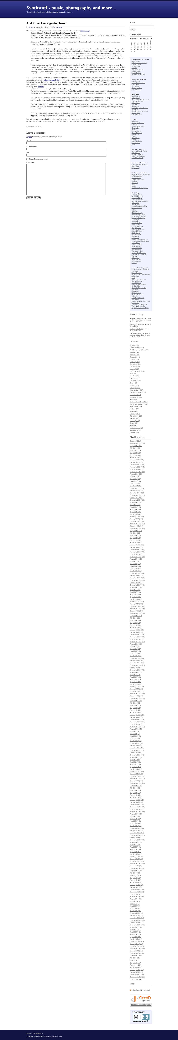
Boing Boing (136, 98)
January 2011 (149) (136, 774)
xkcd (133, 144)
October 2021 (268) (136, 469)
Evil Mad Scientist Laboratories (137, 102)
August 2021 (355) (136, 474)
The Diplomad (136, 283)
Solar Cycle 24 (136, 71)
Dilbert (134, 129)
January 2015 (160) (136, 660)
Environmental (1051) (137, 371)
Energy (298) (134, 369)
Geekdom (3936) (135, 380)
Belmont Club (136, 204)
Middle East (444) (136, 406)
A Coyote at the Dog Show (140, 269)
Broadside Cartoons (138, 126)
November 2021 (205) (137, 467)
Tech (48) (133, 425)
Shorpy (134, 184)
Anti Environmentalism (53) (139, 350)
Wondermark (136, 143)
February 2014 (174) (137, 686)
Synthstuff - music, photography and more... (71, 7)
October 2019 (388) (136, 526)
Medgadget (135, 86)
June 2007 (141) (135, 875)
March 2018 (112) (136, 571)
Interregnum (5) (135, 388)
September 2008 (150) (137, 840)
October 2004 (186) (136, 951)
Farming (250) (134, 376)
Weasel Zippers (136, 259)
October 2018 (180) (136, 554)
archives (146, 335)
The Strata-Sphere (137, 251)
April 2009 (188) (135, 823)
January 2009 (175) (136, 830)
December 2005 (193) (137, 918)
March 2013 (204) (136, 712)
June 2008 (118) (135, 847)
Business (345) (134, 354)
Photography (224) (136, 416)
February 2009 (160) (137, 828)
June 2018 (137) (135, 564)
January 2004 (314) (136, 972)
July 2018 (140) (135, 561)
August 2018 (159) (136, 559)
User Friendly (136, 138)
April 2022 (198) (135, 455)
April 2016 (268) (135, 625)
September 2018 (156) (137, 556)
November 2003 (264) (137, 977)
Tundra (134, 136)
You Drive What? (137, 158)
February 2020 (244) (137, 516)
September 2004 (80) (137, 953)
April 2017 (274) (135, 597)
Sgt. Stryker (135, 299)
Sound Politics (136, 249)
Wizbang (134, 263)
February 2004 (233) (137, 970)
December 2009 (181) (137, 804)
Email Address (31, 146)
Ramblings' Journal (138, 298)
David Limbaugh (137, 213)
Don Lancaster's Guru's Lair (140, 99)
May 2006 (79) (135, 906)
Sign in (29, 137)
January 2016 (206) (136, 632)
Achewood (135, 121)
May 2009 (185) (135, 821)
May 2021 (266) (135, 481)
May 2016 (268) (135, 623)
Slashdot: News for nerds (140, 111)
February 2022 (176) (137, 460)
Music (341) (134, 411)
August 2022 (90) (136, 446)
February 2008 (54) (136, 856)
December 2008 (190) (137, 833)
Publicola (135, 296)
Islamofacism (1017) (136, 390)
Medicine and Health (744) (138, 404)
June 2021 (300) (135, 479)
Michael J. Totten (137, 231)
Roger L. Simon (137, 244)
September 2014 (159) (137, 670)
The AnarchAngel (137, 199)
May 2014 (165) (135, 679)
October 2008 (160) (136, 837)
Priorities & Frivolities (139, 284)
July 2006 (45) (135, 901)
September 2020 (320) (137, 500)
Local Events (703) (136, 397)
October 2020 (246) (136, 497)
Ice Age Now (136, 66)
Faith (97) (133, 373)
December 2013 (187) (137, 691)
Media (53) (133, 399)
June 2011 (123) (135, 762)
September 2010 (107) (137, 783)
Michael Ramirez (137, 133)
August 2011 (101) (136, 757)
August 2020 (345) (136, 502)
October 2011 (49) (136, 752)
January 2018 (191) (136, 575)
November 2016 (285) (137, 608)
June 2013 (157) (135, 705)
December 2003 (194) (137, 974)
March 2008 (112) (136, 854)
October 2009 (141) (136, 809)
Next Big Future (137, 88)
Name (28, 140)
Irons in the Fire (137, 223)
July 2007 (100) (135, 873)
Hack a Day (135, 106)
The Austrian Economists (140, 164)
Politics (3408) (134, 418)
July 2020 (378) (135, 505)
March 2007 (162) (136, 882)
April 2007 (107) (135, 880)
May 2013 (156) (135, 708)
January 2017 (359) (136, 604)
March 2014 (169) (136, 684)
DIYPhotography (137, 176)
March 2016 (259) (136, 627)
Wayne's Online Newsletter (140, 308)
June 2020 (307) (135, 507)
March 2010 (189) (136, 797)
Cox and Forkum (137, 281)
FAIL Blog (135, 104)
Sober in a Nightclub (138, 156)
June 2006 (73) (135, 903)
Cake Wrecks (136, 153)
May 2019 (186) (135, 538)
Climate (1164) (135, 357)
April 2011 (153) (135, 767)
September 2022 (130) (137, 443)
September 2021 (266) (137, 472)
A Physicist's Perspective (139, 304)
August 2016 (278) (136, 616)
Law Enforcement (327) (138, 392)
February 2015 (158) (137, 658)
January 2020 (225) (136, 519)
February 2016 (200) (137, 630)
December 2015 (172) (137, 634)
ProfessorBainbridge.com (140, 239)
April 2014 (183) (135, 682)
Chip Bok (135, 124)
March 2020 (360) (136, 514)
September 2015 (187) (137, 641)
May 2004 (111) (135, 962)
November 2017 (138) (137, 580)
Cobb (133, 209)
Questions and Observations (140, 241)
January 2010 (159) (136, 802)
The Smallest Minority (139, 253)
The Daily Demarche (138, 306)
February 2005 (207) (137, 941)
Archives (140, 437)
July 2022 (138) (135, 448)
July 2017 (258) (135, 590)
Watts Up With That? (138, 74)
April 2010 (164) (135, 795)
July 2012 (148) (135, 731)
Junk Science (136, 81)
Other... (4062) (135, 413)
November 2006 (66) (137, 892)
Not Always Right (137, 154)
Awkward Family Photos (139, 151)
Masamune (135, 291)
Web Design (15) (135, 430)
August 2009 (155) (136, 814)
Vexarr (134, 139)
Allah (133, 278)
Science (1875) (135, 421)
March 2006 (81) (135, 911)
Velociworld (135, 258)
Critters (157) (134, 359)
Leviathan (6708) (135, 395)
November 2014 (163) (137, 665)
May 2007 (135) (135, 878)
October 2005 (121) (136, 922)
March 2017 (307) (136, 599)
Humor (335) (134, 385)
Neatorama (135, 109)
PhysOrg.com (136, 89)
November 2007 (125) (137, 863)
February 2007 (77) (136, 885)
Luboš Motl (135, 84)
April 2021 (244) (135, 483)
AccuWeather (136, 61)
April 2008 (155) (135, 852)
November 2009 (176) (137, 807)
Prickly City (135, 134)
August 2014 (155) (136, 672)
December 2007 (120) (137, 861)
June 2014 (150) (135, 677)
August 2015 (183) (136, 644)
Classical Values (137, 208)
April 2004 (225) (135, 965)
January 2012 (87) (136, 745)
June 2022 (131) (135, 450)
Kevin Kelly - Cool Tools (140, 108)
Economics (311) (135, 364)
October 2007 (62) (136, 866)
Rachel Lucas (136, 243)
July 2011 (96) (135, 759)
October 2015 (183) (136, 639)
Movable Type (38, 1033)
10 (134, 45)
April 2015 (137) (135, 653)
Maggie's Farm (136, 228)
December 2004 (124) (137, 946)
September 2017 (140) (137, 585)
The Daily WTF (137, 114)
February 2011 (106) (137, 771)
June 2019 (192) (135, 535)
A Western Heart (137, 194)
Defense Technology (138, 214)
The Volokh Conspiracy (139, 254)
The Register (136, 113)
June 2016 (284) (135, 620)
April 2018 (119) (135, 568)
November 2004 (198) (137, 948)
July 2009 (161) (135, 816)
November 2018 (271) (137, 552)
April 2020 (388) (135, 512)
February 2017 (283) (137, 601)
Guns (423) (133, 383)
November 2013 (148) (137, 693)
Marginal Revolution (138, 229)
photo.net (135, 183)
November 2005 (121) (137, 920)
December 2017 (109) (137, 578)
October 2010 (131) (136, 781)
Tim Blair (135, 256)
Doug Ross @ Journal (138, 216)
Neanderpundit (136, 234)
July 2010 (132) (135, 788)
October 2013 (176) (136, 696)
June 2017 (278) (135, 592)
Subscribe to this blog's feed (141, 990)
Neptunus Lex (136, 293)
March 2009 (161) (136, 826)
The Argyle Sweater (138, 123)
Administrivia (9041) (137, 347)
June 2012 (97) (135, 734)
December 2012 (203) (137, 719)
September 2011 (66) (137, 755)
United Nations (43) (136, 428)
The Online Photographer (140, 188)
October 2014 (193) (136, 667)
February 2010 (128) (137, 800)
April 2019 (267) (135, 540)
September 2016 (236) (137, 613)
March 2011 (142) (136, 769)
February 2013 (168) (137, 715)
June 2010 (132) (135, 790)
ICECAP (134, 68)
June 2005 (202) (135, 932)
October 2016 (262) (136, 611)
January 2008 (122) (136, 859)
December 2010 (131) (137, 776)
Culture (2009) (135, 362)
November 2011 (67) (137, 750)
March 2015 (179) (136, 656)
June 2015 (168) (135, 649)
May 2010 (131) (135, 793)
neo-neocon (135, 236)
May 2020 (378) (135, 509)
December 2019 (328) (137, 521)
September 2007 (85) (137, 868)
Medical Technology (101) (138, 402)
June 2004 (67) (135, 960)
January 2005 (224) (136, 944)
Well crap (133, 324)
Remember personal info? (38, 159)
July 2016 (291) (135, 618)
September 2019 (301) (137, 528)
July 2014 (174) (135, 675)
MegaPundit (135, 289)
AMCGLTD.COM (137, 196)
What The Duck (137, 141)
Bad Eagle (135, 271)
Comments (30, 162)
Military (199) (134, 409)
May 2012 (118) (135, 736)
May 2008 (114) (135, 849)
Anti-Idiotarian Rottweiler (140, 201)
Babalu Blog (135, 203)
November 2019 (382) (137, 523)
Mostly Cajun (136, 233)
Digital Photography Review (141, 174)
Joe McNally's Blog (138, 179)
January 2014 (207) (136, 689)
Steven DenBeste (137, 273)
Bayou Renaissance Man (139, 206)
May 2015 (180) (135, 651)
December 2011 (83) (137, 748)
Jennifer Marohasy (138, 69)
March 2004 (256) (136, 967)
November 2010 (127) (137, 778)
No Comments (57, 27)
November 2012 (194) (137, 722)
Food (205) (133, 378)
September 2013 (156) (137, 698)
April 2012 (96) (135, 738)
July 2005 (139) (135, 929)
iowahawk (135, 221)
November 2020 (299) (137, 495)
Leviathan (38, 126)
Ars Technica (136, 96)
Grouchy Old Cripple (138, 218)
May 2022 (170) (135, 453)
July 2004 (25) (135, 958)
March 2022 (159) (136, 457)
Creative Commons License (53, 1036)
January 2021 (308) (136, 490)
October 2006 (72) (136, 894)
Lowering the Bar (137, 226)
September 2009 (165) (137, 811)
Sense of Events (137, 248)
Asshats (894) (134, 352)
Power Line (135, 238)
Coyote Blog (136, 168)
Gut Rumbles (136, 286)
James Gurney (136, 178)
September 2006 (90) (137, 896)
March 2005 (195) (136, 939)
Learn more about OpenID (141, 1005)
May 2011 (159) (135, 764)
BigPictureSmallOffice (139, 279)
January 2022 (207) (136, 462)
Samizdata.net (136, 246)
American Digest (137, 198)
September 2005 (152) (137, 925)
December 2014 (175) (137, 663)
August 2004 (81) (136, 955)
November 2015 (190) (137, 637)
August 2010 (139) (136, 785)
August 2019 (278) (136, 531)
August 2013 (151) (136, 700)
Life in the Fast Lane (138, 83)
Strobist (134, 186)
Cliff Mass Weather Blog (139, 63)
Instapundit (135, 219)
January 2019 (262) (136, 547)
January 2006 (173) (136, 915)
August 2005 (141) (136, 927)
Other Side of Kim (137, 294)
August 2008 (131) (136, 842)
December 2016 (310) (137, 606)
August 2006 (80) (136, 899)
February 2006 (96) (136, 913)
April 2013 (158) (135, 710)
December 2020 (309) (137, 493)
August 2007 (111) (136, 870)
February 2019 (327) (137, 545)
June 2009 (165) (135, 819)
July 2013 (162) (135, 703)
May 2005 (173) (135, 934)
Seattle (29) (133, 423)
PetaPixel (134, 181)
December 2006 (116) (137, 889)
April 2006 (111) (135, 908)
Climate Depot (136, 64)
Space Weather (136, 73)
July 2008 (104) (135, 844)
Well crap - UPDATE (136, 329)
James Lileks (136, 224)
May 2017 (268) (135, 594)
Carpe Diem (135, 166)
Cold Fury (135, 211)
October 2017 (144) (136, 582)
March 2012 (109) (136, 741)
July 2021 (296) (135, 476)
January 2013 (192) (136, 717)
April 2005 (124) (135, 937)
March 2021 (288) (136, 486)
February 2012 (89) (136, 743)
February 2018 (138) (137, 573)
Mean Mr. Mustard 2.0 (139, 288)
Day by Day (135, 128)
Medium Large (136, 131)
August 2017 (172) (136, 587)
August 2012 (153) (136, 729)
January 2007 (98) (136, 887)
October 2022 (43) (136, 441)
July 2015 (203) (135, 646)
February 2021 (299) (137, 488)
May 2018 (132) (135, 566)
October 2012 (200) (136, 724)
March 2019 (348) (136, 542)
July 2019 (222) (135, 533)
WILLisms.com (136, 261)
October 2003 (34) (136, 979)
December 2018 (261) (137, 549)
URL (28, 153)
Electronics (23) (135, 366)
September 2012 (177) (137, 726)
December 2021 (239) (137, 464)
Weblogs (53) (134, 432)
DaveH (31, 27)
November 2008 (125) (137, 835)
